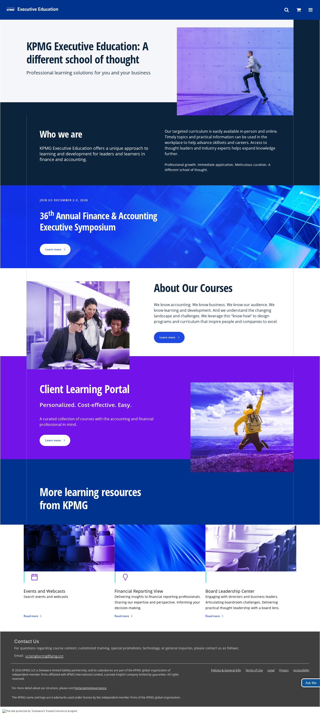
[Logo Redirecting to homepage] (48, 9)
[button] (286, 10)
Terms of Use (254, 670)
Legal (271, 670)
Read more (31, 616)
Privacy (284, 670)
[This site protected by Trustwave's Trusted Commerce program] (39, 711)
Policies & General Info (226, 670)
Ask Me (310, 683)
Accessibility (301, 670)
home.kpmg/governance (90, 688)
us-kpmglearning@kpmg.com (44, 656)
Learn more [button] (53, 249)
